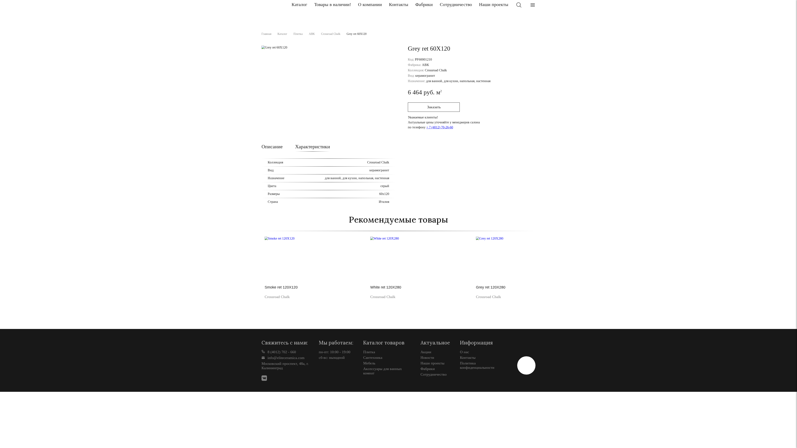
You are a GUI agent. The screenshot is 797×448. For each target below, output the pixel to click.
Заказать (434, 107)
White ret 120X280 (385, 287)
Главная (266, 33)
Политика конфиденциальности (477, 365)
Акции (426, 352)
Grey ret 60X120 (357, 33)
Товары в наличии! (332, 4)
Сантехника (372, 357)
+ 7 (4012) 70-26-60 (439, 127)
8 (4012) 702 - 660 (281, 352)
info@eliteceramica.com (285, 358)
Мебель (369, 363)
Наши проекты (493, 4)
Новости (427, 357)
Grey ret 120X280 (490, 287)
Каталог (299, 4)
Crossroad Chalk (330, 33)
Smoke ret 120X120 (281, 287)
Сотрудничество (456, 4)
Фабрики (424, 4)
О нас (464, 352)
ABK (312, 33)
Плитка (298, 33)
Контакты (398, 4)
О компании (370, 4)
